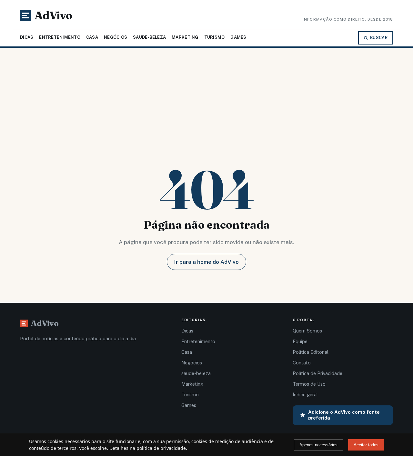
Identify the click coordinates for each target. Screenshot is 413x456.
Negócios (115, 37)
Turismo (214, 37)
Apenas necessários (318, 444)
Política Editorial (310, 352)
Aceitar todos (366, 444)
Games (238, 37)
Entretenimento (59, 37)
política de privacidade (161, 448)
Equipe (300, 341)
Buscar (379, 37)
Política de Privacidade (317, 373)
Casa (92, 37)
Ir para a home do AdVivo (206, 262)
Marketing (185, 37)
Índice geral (305, 394)
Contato (302, 362)
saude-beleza (149, 37)
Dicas (26, 37)
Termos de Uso (309, 384)
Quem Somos (307, 330)
